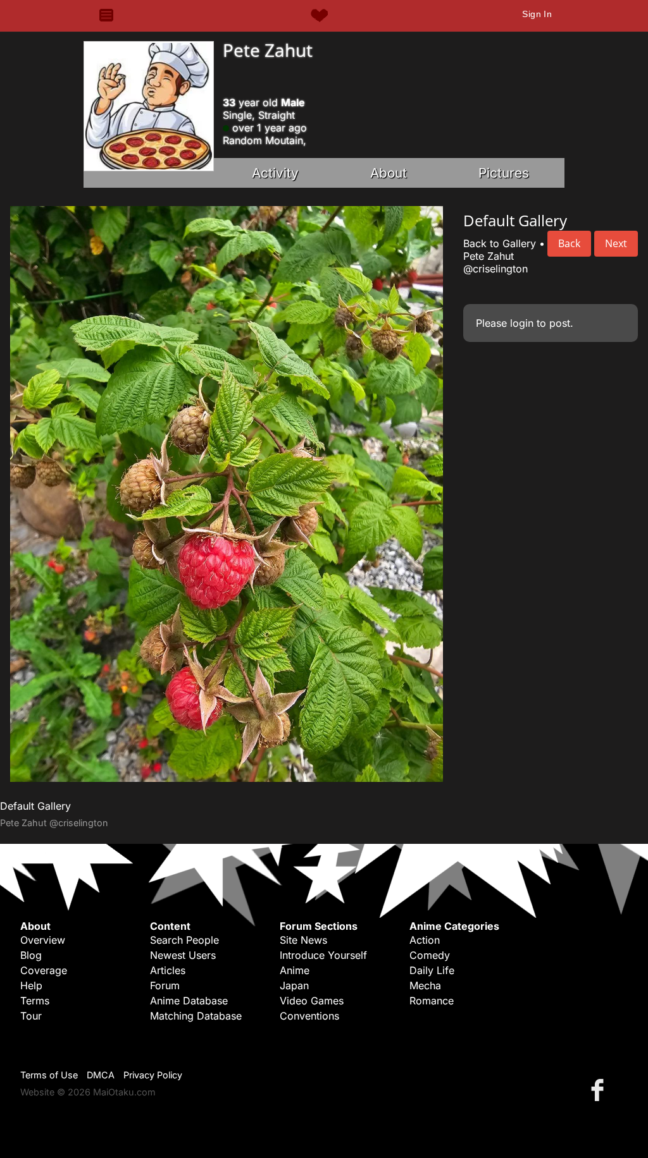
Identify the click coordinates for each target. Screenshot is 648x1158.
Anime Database (189, 1000)
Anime (294, 970)
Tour (31, 1015)
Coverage (43, 970)
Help (31, 985)
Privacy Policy (152, 1075)
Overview (42, 940)
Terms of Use (49, 1075)
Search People (184, 940)
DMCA (101, 1075)
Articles (167, 970)
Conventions (309, 1015)
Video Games (312, 1000)
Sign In (537, 14)
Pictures (503, 173)
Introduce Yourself (323, 955)
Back (569, 243)
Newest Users (183, 955)
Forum (165, 985)
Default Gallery (35, 806)
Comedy (429, 955)
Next (616, 243)
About (388, 173)
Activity (275, 173)
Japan (294, 985)
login (521, 323)
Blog (31, 955)
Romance (431, 1000)
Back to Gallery (499, 243)
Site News (303, 940)
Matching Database (196, 1015)
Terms (34, 1000)
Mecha (425, 985)
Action (424, 940)
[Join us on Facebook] (600, 1089)
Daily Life (431, 970)
